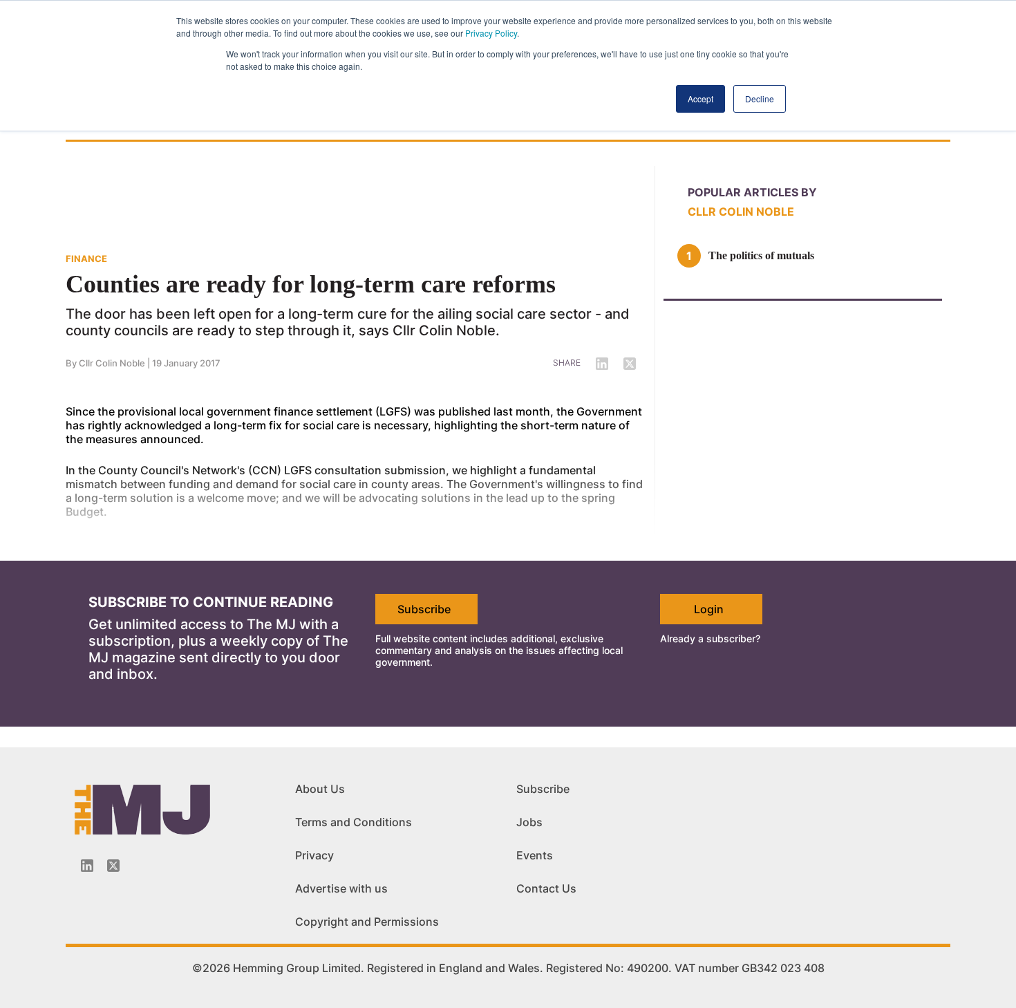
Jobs (529, 822)
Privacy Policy (491, 33)
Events (534, 855)
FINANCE (86, 258)
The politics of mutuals (761, 255)
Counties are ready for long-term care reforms (311, 284)
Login (709, 609)
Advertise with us (341, 888)
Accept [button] (700, 98)
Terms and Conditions (353, 822)
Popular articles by (752, 192)
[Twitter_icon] (113, 865)
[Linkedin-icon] (87, 865)
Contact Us (546, 888)
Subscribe (424, 609)
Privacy (314, 855)
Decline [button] (759, 98)
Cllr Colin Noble (741, 211)
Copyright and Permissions (367, 921)
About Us (320, 789)
